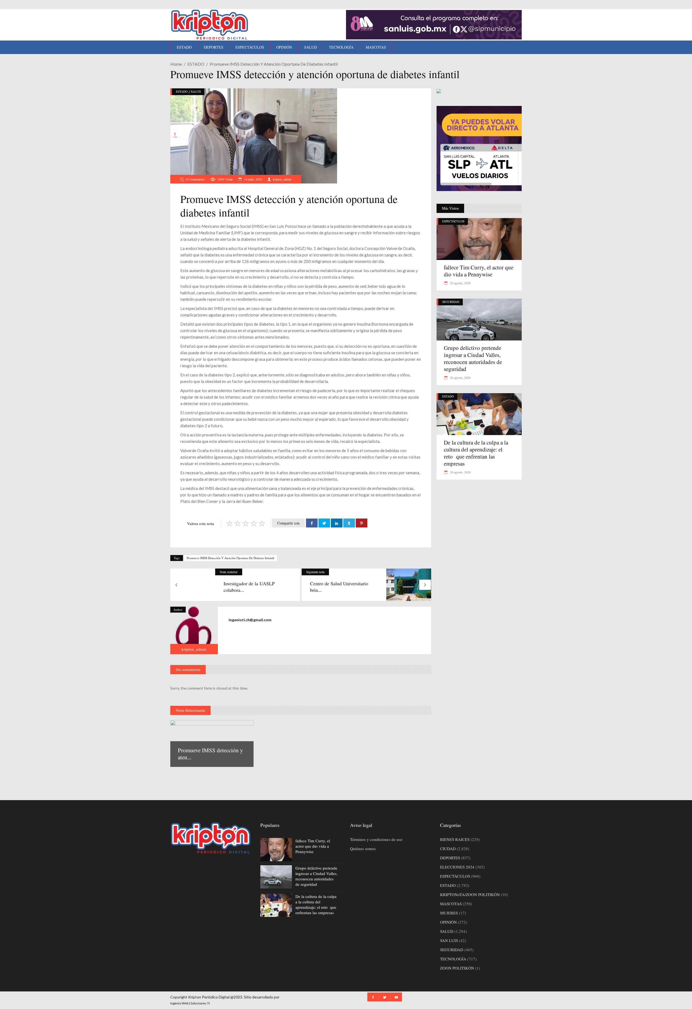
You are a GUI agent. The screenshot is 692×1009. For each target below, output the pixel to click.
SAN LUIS (449, 940)
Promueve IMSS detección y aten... (210, 753)
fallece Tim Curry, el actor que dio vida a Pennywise (478, 270)
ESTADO (195, 63)
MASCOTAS (451, 903)
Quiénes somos (363, 848)
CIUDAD (448, 848)
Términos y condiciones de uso (376, 839)
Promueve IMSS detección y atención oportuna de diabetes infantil (230, 558)
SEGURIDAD (450, 302)
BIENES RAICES (455, 839)
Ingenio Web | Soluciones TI (190, 1003)
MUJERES (449, 913)
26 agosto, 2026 (460, 283)
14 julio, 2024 (252, 179)
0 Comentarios (195, 179)
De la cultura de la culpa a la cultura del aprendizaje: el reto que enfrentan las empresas (476, 453)
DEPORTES (450, 857)
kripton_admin (282, 179)
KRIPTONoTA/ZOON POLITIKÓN (470, 894)
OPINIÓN (448, 922)
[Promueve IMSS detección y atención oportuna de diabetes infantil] (194, 630)
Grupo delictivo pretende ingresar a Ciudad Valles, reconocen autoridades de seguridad (473, 358)
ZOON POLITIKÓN (457, 968)
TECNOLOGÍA (453, 958)
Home (176, 63)
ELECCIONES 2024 (457, 867)
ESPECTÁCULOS (453, 221)
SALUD (196, 91)
